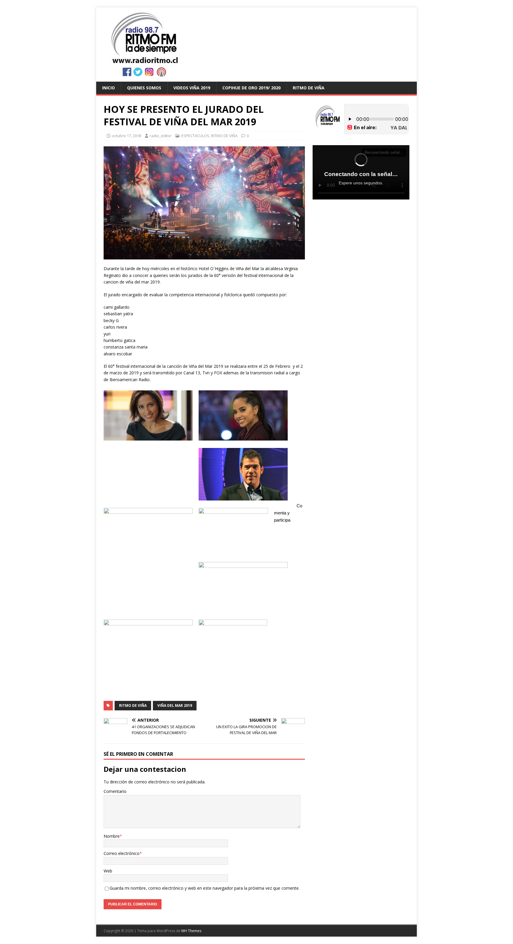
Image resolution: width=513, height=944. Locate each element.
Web (108, 871)
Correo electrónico (122, 853)
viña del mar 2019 (174, 705)
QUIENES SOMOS (144, 88)
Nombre (112, 836)
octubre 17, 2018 (126, 135)
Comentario (115, 791)
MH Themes (191, 930)
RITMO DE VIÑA (308, 88)
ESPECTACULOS (195, 135)
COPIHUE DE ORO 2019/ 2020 (251, 88)
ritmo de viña (133, 705)
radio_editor (161, 135)
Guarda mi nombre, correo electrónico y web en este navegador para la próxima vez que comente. (205, 888)
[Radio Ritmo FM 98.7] (256, 78)
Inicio (108, 88)
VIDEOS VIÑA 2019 (191, 88)
